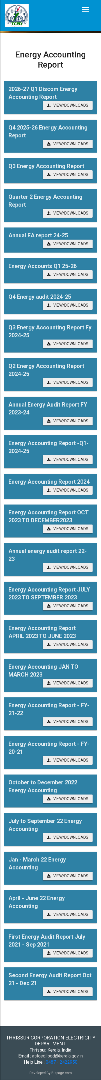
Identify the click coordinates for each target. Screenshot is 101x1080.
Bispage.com (61, 1073)
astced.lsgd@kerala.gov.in (57, 1056)
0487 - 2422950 (61, 1062)
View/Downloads (70, 105)
